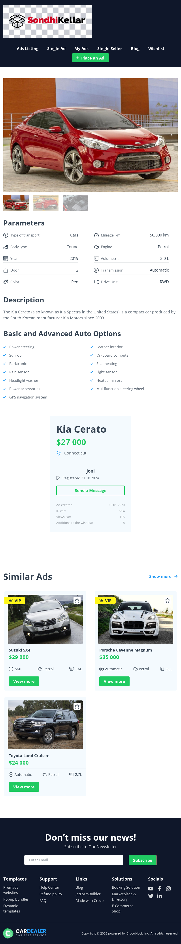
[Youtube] (150, 888)
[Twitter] (150, 896)
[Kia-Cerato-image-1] (90, 135)
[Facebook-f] (159, 888)
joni (91, 471)
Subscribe (142, 860)
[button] (9, 135)
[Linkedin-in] (159, 896)
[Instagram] (168, 888)
